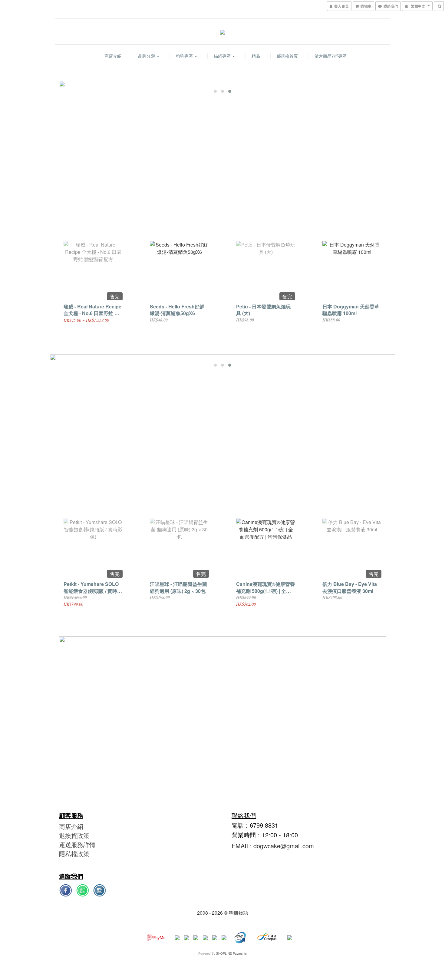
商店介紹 (112, 56)
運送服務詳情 (77, 844)
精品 (256, 56)
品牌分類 (147, 56)
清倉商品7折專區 (331, 56)
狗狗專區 (185, 56)
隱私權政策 (74, 853)
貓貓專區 (223, 56)
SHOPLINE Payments (231, 953)
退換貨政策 (74, 835)
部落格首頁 (287, 56)
